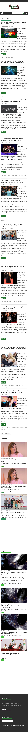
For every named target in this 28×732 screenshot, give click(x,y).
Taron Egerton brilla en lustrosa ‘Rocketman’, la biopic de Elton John (12, 181)
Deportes (3, 57)
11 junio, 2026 (4, 630)
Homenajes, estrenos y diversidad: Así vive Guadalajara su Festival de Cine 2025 (14, 100)
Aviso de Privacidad (6, 713)
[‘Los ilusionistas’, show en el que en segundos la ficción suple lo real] (9, 144)
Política (2, 466)
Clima (2, 585)
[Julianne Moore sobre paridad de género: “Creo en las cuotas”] (9, 313)
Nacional (11, 57)
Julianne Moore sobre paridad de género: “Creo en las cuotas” (13, 307)
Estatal (2, 492)
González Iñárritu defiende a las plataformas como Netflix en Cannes (12, 391)
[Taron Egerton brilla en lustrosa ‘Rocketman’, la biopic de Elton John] (9, 186)
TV (13, 57)
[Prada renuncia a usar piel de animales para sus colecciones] (9, 272)
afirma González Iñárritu (9, 385)
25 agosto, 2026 (5, 458)
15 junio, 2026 (4, 604)
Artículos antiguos (6, 433)
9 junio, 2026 (4, 651)
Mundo (7, 57)
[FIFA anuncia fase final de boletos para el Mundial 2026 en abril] (9, 28)
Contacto (11, 26)
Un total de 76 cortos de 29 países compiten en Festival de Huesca (11, 225)
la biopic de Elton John (9, 219)
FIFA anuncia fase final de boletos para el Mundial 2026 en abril (13, 23)
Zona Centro (3, 518)
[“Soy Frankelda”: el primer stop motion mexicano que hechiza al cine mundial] (9, 67)
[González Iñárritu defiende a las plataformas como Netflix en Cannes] (9, 397)
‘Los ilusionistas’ (8, 175)
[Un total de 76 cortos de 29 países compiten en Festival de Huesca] (9, 230)
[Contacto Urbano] (2, 13)
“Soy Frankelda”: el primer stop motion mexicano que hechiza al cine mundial (12, 61)
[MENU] (27, 13)
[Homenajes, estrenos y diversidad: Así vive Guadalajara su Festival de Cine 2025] (9, 106)
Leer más (3, 54)
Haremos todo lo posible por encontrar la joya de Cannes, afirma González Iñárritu (13, 348)
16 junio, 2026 (4, 570)
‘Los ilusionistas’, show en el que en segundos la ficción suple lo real (12, 139)
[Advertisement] (14, 534)
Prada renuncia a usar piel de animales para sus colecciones (12, 267)
